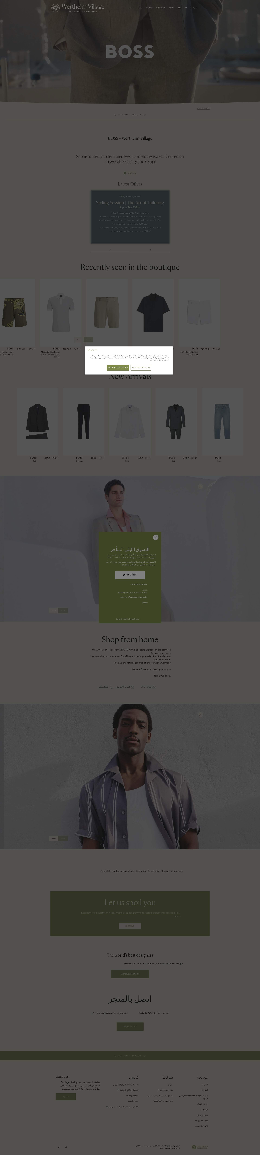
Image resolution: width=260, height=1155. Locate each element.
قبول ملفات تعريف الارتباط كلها (118, 367)
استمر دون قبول (92, 350)
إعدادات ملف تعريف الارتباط (141, 367)
